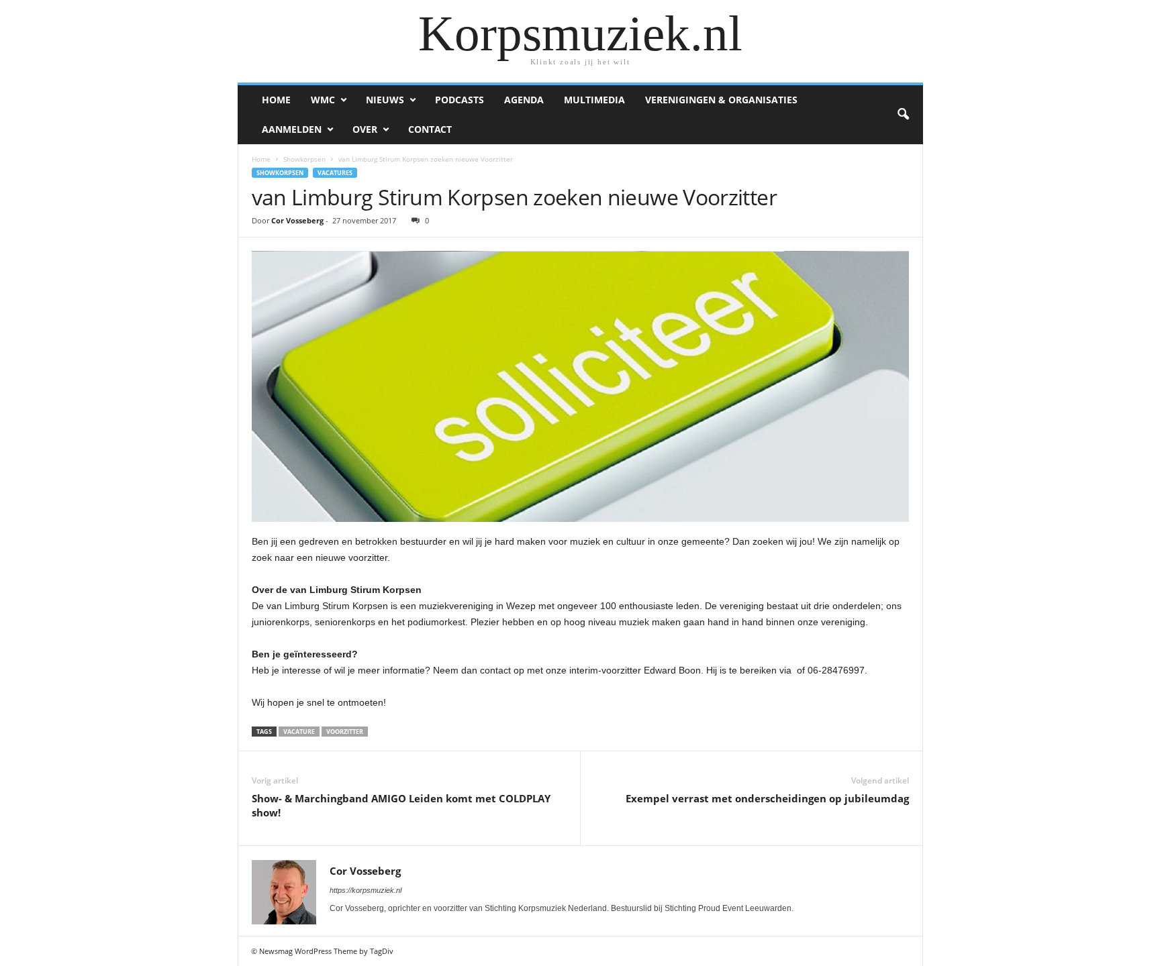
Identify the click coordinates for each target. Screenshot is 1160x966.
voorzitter (344, 731)
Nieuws (385, 99)
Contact (430, 129)
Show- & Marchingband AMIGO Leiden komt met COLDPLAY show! (401, 805)
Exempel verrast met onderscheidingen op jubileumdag (767, 798)
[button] (903, 114)
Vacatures (335, 172)
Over (364, 129)
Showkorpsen (304, 159)
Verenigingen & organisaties (721, 99)
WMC (323, 99)
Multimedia (594, 99)
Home (276, 99)
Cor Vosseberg (297, 220)
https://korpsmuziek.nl (365, 890)
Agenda (524, 99)
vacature (299, 731)
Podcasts (459, 99)
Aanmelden (292, 129)
